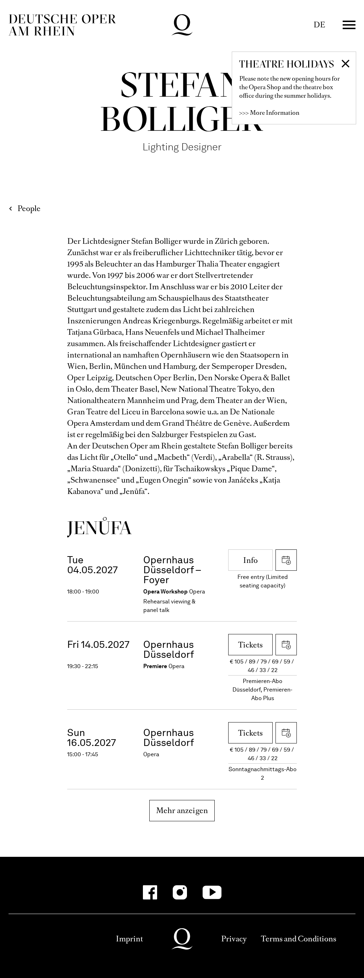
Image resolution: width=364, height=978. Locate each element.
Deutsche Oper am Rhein (62, 25)
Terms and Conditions (298, 939)
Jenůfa (99, 527)
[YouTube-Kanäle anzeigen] (212, 892)
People (29, 208)
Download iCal (286, 560)
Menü (349, 25)
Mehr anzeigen (182, 810)
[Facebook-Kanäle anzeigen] (150, 892)
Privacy (234, 939)
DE (319, 25)
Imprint (129, 939)
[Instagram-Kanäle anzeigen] (180, 892)
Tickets (250, 645)
